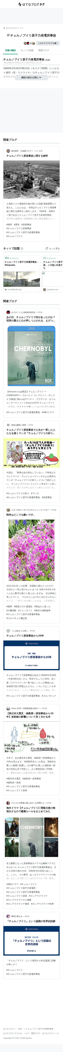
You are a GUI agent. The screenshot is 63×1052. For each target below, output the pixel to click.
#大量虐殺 (11, 610)
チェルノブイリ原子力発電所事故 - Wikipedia (21, 263)
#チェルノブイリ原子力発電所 (21, 888)
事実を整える (16, 916)
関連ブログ (43, 50)
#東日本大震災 (13, 778)
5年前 (32, 631)
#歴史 (17, 224)
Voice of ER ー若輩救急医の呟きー (25, 708)
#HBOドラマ (48, 412)
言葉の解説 (10, 50)
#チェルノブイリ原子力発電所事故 (23, 232)
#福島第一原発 (13, 782)
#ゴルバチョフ (49, 695)
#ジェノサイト (25, 610)
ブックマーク (12, 257)
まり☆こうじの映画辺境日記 (23, 312)
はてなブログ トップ (14, 28)
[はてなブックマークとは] (22, 248)
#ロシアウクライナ (38, 895)
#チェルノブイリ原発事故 (18, 228)
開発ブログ (35, 1033)
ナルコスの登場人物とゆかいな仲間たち (27, 803)
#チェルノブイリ (14, 236)
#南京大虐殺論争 (42, 610)
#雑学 (9, 224)
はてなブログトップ (50, 1033)
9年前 (27, 916)
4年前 (54, 510)
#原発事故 (26, 224)
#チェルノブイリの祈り (17, 493)
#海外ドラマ (12, 884)
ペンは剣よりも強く (19, 631)
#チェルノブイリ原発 (16, 790)
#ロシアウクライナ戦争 (42, 903)
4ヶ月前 (39, 151)
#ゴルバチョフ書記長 (16, 618)
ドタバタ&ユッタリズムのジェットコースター (30, 510)
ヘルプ (26, 1033)
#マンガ (35, 493)
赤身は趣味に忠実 (18, 425)
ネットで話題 (27, 50)
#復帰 (9, 606)
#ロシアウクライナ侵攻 (17, 903)
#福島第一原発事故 (31, 778)
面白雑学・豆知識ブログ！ (22, 151)
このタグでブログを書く (48, 43)
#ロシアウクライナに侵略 (18, 899)
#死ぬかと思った (42, 606)
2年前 (40, 312)
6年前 (49, 803)
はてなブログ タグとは (12, 1033)
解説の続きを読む (30, 77)
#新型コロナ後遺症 (23, 606)
